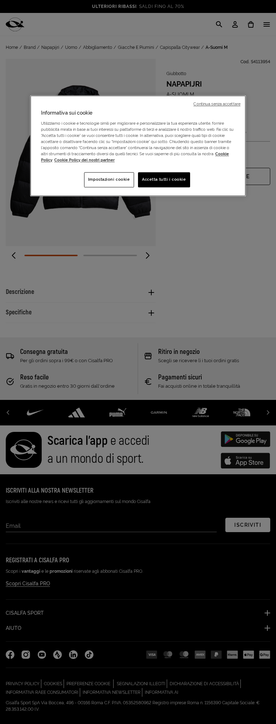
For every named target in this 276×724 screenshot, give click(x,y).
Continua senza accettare (216, 104)
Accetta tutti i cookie (164, 179)
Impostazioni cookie (109, 179)
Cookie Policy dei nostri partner (84, 160)
